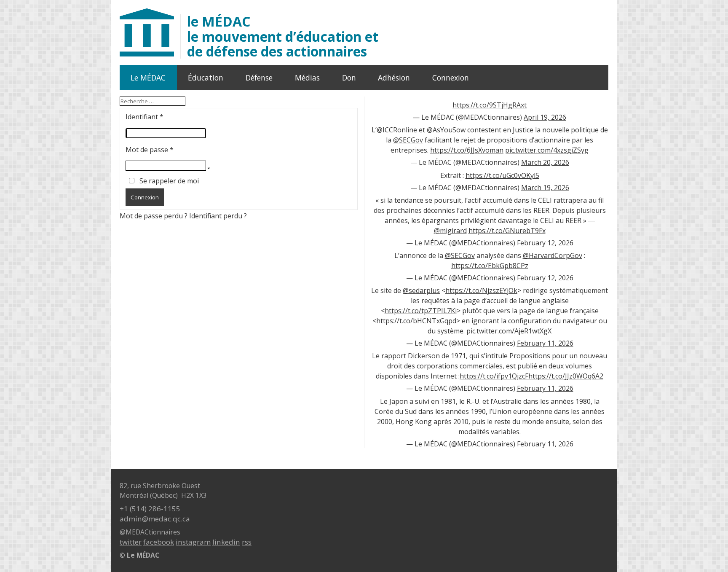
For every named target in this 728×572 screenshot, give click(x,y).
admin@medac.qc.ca (155, 519)
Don (349, 78)
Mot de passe (150, 149)
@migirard (450, 230)
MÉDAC (282, 36)
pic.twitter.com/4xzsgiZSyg (547, 150)
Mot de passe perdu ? (154, 215)
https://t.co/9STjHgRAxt (489, 105)
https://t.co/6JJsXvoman (466, 150)
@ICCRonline (397, 129)
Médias (307, 78)
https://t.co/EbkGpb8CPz (489, 265)
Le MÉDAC (148, 78)
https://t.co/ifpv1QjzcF (494, 376)
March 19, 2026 (545, 187)
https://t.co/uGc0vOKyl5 (502, 175)
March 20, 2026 (545, 162)
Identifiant (144, 116)
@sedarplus (421, 290)
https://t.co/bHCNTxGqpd (416, 320)
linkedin (226, 542)
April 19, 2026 (545, 117)
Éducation (205, 78)
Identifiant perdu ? (218, 215)
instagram (193, 542)
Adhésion (394, 78)
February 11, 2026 (545, 343)
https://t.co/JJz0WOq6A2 (565, 376)
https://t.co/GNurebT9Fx (507, 230)
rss (247, 542)
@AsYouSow (446, 129)
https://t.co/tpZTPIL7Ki (421, 310)
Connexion (450, 78)
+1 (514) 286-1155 (150, 508)
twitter (131, 542)
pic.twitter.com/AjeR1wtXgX (508, 331)
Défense (259, 78)
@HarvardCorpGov (552, 255)
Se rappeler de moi (169, 180)
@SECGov (408, 140)
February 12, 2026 (545, 242)
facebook (158, 542)
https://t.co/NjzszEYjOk (481, 290)
